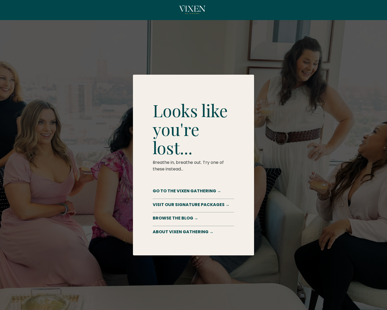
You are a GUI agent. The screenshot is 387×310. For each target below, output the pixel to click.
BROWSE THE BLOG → (175, 218)
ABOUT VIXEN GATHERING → (183, 232)
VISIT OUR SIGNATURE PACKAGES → (191, 205)
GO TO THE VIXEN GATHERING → (187, 191)
